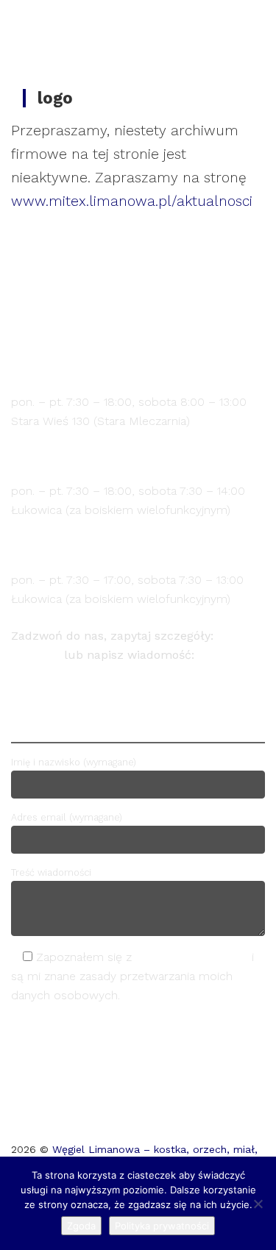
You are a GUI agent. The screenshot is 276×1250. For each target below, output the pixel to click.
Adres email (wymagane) (66, 817)
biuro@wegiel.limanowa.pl (85, 674)
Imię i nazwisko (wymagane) (73, 762)
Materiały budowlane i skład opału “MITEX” (134, 365)
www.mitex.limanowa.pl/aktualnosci (131, 201)
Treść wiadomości (51, 872)
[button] (235, 21)
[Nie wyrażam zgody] (257, 1203)
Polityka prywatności (162, 1226)
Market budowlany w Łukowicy (120, 551)
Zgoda (81, 1226)
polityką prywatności (191, 957)
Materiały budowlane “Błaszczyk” (132, 462)
